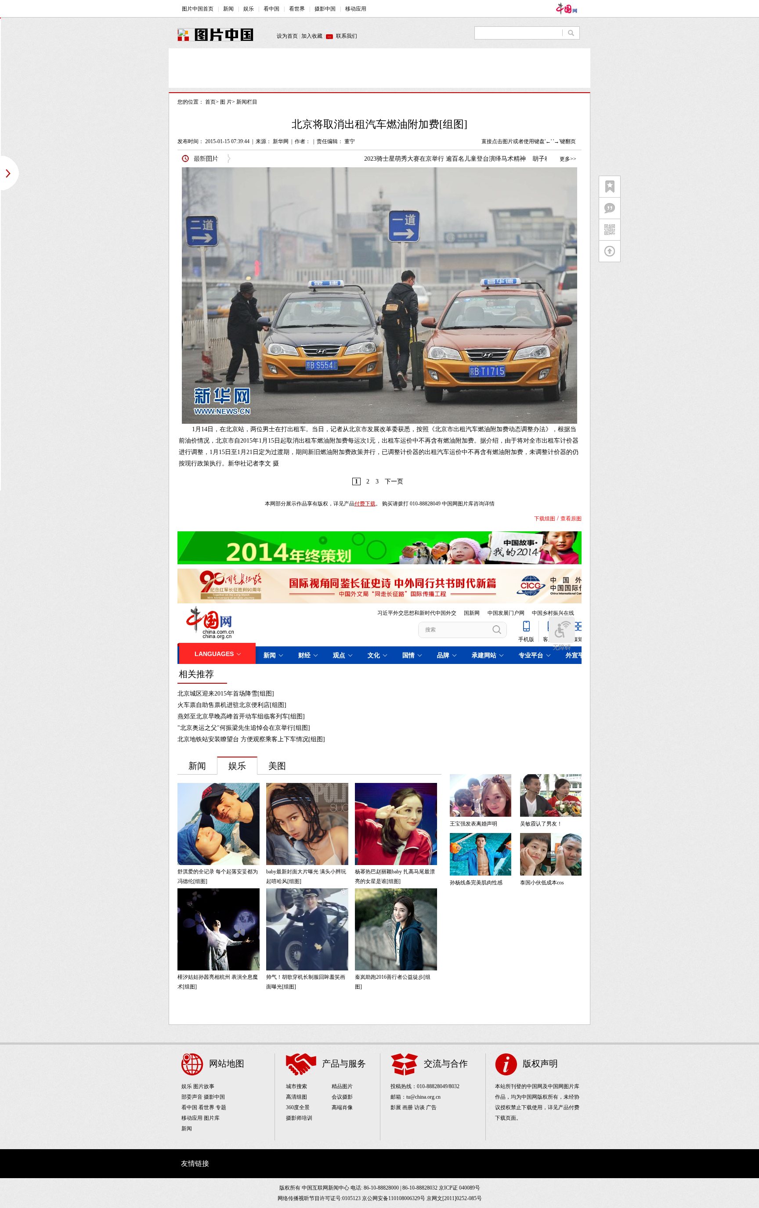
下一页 (394, 481)
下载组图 (544, 519)
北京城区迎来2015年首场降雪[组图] (225, 693)
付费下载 (365, 504)
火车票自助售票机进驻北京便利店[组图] (231, 705)
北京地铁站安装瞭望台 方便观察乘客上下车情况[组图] (251, 739)
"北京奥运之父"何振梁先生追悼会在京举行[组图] (243, 728)
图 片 (226, 102)
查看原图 (571, 519)
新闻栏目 (246, 102)
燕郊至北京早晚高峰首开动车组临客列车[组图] (241, 716)
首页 (210, 102)
